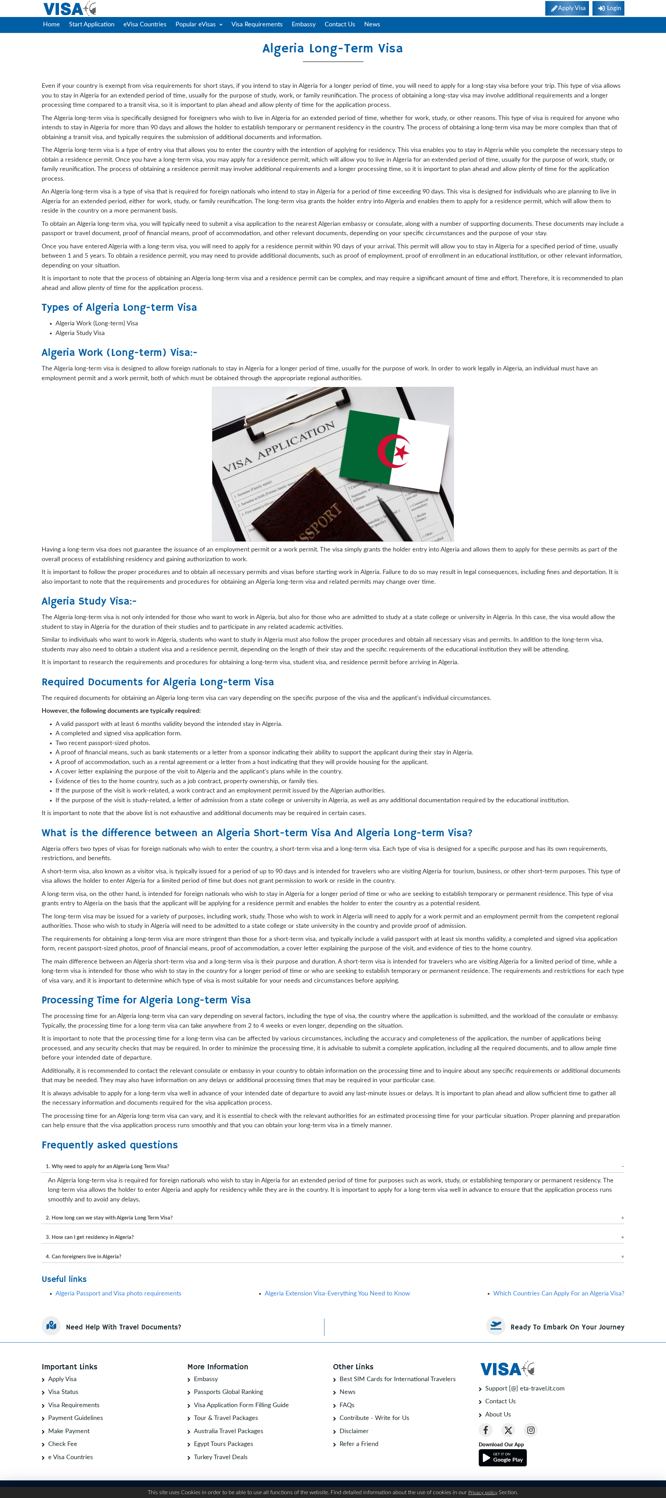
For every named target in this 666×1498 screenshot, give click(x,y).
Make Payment (68, 1431)
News (372, 25)
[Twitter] (508, 1430)
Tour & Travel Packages (226, 1418)
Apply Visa (62, 1379)
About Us (498, 1415)
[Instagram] (531, 1430)
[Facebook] (486, 1430)
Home (51, 25)
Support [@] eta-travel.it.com (525, 1389)
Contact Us (340, 25)
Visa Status (63, 1392)
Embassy (304, 25)
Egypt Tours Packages (223, 1444)
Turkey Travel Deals (221, 1457)
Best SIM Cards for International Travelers (398, 1379)
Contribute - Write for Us (374, 1418)
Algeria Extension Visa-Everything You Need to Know (337, 1294)
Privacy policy (482, 1492)
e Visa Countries (70, 1457)
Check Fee (62, 1444)
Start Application (91, 25)
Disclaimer (354, 1431)
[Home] (70, 8)
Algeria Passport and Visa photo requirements (118, 1294)
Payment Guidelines (75, 1418)
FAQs (347, 1405)
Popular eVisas (196, 25)
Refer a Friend (359, 1444)
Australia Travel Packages (228, 1431)
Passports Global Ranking (228, 1392)
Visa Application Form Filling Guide (241, 1405)
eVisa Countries (144, 25)
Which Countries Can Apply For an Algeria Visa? (558, 1294)
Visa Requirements (257, 25)
